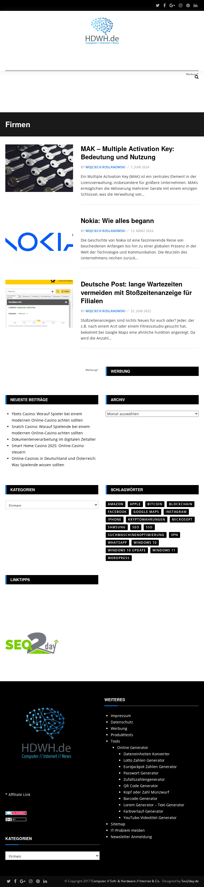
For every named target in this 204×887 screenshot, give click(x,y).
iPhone (114, 519)
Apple (135, 504)
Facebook (117, 511)
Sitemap (118, 823)
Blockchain (180, 504)
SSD (149, 527)
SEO (135, 527)
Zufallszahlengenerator (144, 779)
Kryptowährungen (146, 519)
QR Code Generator (141, 785)
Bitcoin (154, 504)
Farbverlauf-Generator (143, 811)
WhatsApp (117, 542)
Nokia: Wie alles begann (117, 220)
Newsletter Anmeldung (131, 836)
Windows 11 (164, 550)
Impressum (121, 715)
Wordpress (119, 558)
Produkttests (122, 734)
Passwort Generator (141, 772)
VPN (174, 535)
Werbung (119, 728)
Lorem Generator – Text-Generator (154, 804)
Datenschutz (122, 722)
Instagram (176, 511)
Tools (115, 741)
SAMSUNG (117, 527)
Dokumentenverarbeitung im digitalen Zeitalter (54, 439)
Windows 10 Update (127, 550)
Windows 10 (145, 542)
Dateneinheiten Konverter (147, 753)
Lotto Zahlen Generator (144, 760)
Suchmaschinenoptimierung (136, 535)
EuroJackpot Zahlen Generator (150, 766)
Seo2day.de (190, 881)
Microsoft (182, 519)
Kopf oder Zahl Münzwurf (146, 792)
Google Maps (146, 511)
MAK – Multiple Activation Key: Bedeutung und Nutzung (127, 152)
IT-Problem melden (128, 830)
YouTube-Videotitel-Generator (150, 817)
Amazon (115, 504)
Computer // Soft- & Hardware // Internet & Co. (125, 881)
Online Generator (132, 747)
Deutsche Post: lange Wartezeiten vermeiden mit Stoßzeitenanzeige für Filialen (136, 292)
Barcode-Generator (141, 798)
